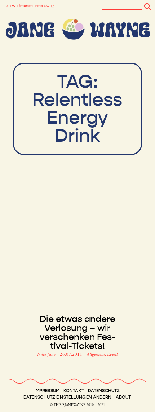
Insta (39, 6)
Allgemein (96, 355)
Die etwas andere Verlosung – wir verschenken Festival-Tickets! (77, 333)
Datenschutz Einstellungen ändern (67, 397)
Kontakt (73, 390)
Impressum (47, 390)
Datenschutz (104, 390)
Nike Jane (47, 355)
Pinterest (25, 6)
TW (13, 6)
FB (6, 6)
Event (112, 355)
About (123, 397)
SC (46, 6)
